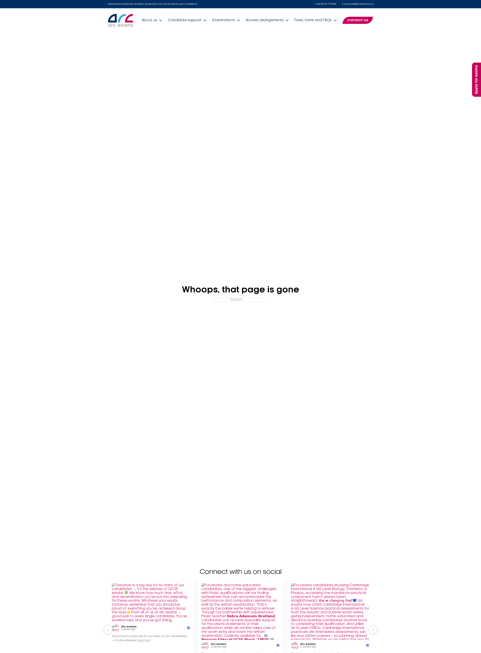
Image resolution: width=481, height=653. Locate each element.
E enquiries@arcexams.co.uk (357, 4)
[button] (373, 630)
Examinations (223, 20)
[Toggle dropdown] (160, 20)
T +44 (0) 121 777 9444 (325, 4)
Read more (143, 640)
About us (149, 20)
